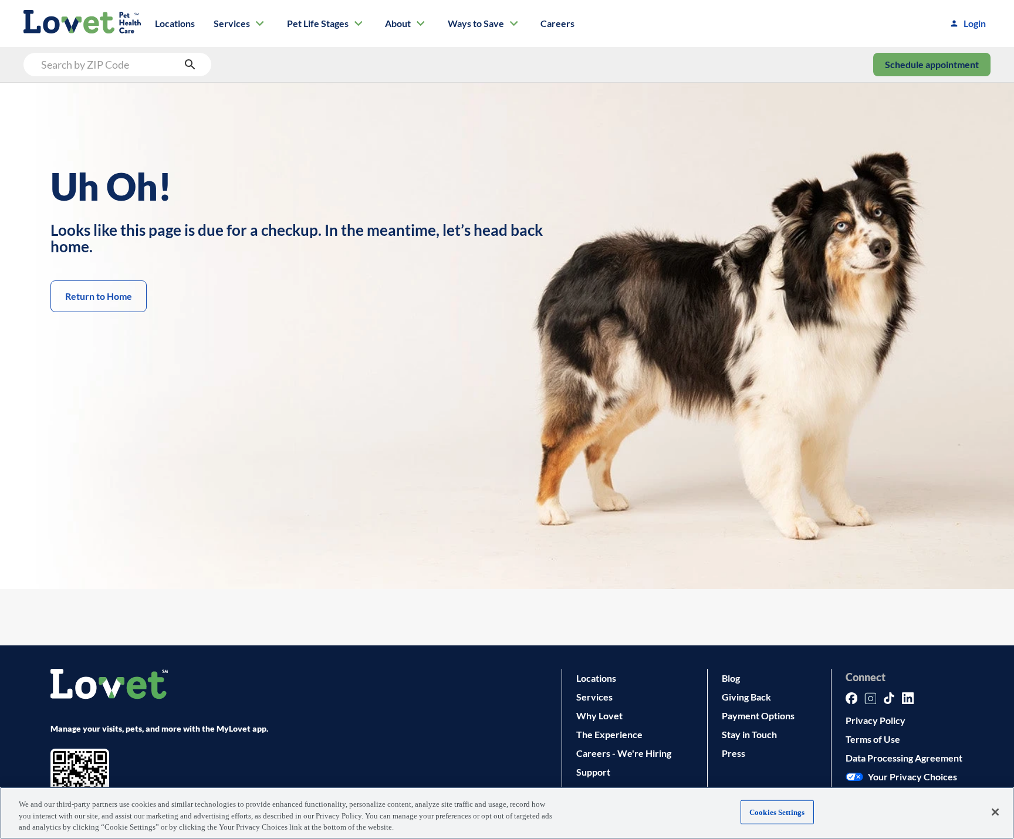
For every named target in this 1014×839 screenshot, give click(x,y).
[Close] (995, 812)
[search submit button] (190, 64)
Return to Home (98, 296)
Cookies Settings (777, 811)
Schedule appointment (932, 64)
